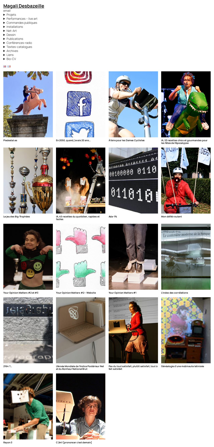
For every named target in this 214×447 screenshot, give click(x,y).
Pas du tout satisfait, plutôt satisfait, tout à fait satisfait (133, 367)
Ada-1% (113, 216)
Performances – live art (22, 19)
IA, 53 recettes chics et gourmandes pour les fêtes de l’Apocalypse (184, 141)
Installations (15, 27)
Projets (11, 15)
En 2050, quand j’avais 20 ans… (73, 140)
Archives (12, 51)
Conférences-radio (19, 43)
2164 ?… (7, 366)
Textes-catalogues (19, 47)
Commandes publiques (22, 23)
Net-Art (12, 31)
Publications (15, 39)
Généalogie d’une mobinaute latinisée (182, 366)
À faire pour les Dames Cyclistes (127, 140)
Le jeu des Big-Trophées (16, 216)
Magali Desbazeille (23, 6)
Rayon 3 (7, 442)
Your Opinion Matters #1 (123, 292)
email (7, 11)
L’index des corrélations (174, 292)
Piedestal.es (10, 140)
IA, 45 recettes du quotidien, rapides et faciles (78, 218)
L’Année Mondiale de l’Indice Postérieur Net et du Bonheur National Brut (80, 367)
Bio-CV (11, 59)
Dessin (11, 35)
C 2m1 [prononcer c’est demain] (74, 442)
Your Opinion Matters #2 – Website (76, 292)
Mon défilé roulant (171, 216)
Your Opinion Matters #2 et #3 (20, 292)
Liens (10, 55)
